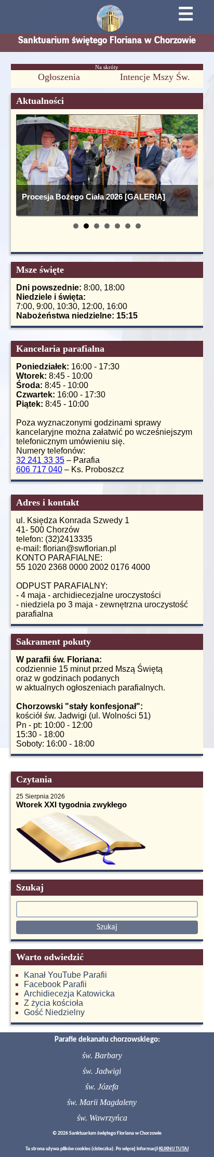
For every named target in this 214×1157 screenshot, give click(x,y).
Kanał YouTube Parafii (65, 974)
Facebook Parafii (55, 984)
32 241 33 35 (40, 460)
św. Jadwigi (102, 1071)
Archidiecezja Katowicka (69, 993)
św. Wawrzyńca (102, 1117)
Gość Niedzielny (54, 1012)
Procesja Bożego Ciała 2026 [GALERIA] (93, 196)
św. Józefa (101, 1086)
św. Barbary (102, 1055)
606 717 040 (39, 469)
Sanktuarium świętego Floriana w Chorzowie (107, 40)
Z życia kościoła (53, 1003)
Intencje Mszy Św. (155, 77)
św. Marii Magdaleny (102, 1102)
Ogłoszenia (59, 77)
